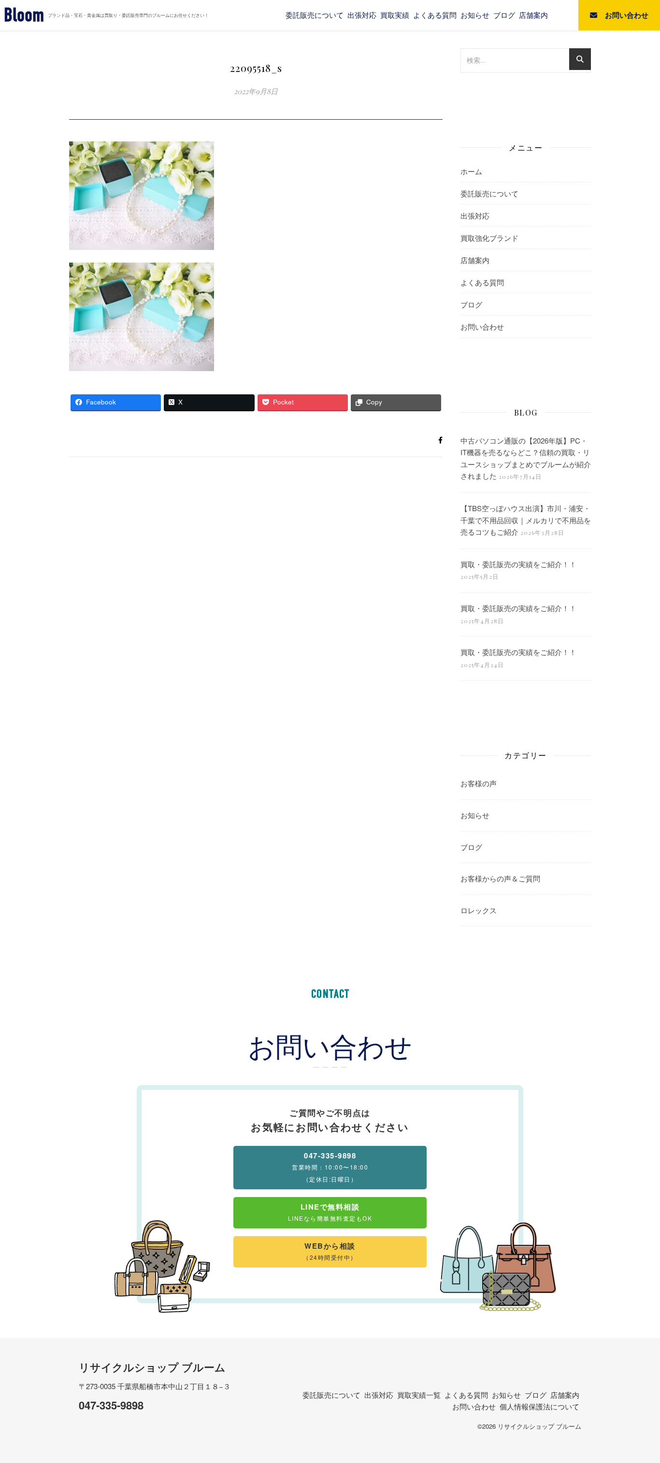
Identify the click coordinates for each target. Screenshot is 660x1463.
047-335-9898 (111, 1405)
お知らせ (474, 15)
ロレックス (478, 910)
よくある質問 (435, 15)
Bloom (24, 15)
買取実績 (394, 15)
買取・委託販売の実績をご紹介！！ (518, 564)
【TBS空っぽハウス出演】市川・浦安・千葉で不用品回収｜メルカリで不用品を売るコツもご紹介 (525, 520)
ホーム (471, 171)
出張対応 (361, 15)
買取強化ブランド (489, 238)
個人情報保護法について (539, 1406)
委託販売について (315, 15)
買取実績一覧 (419, 1395)
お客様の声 (478, 783)
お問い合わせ (482, 326)
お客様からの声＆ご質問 (500, 878)
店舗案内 (533, 15)
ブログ (504, 15)
